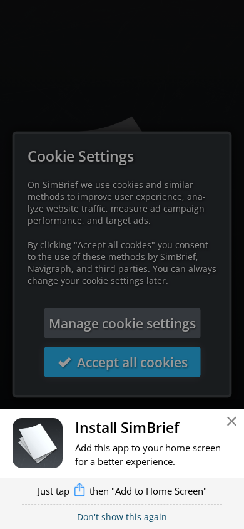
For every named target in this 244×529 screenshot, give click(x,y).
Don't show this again (122, 517)
